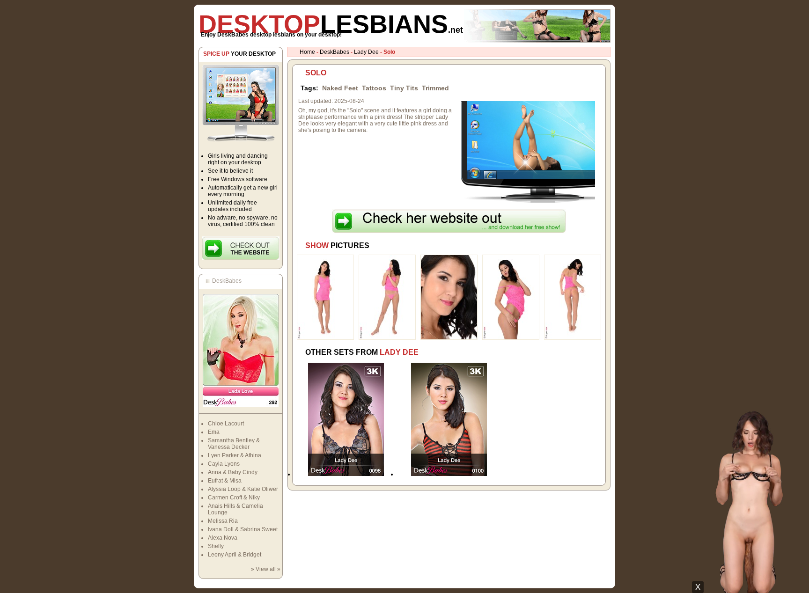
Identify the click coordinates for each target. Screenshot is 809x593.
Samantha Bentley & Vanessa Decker (234, 443)
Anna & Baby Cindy (232, 472)
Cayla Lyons (224, 464)
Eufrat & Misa (225, 480)
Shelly (216, 546)
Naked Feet (340, 88)
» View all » (265, 569)
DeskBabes (334, 52)
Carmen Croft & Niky (234, 497)
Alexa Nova (222, 537)
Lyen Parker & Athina (234, 455)
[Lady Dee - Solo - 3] (449, 338)
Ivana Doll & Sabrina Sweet (243, 529)
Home (307, 52)
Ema (214, 432)
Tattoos (374, 88)
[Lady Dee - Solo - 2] (387, 338)
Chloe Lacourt (226, 423)
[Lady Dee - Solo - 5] (572, 338)
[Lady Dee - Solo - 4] (510, 338)
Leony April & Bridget (234, 554)
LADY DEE (399, 352)
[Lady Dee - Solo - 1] (325, 338)
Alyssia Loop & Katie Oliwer (243, 489)
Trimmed (435, 88)
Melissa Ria (223, 521)
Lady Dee (366, 52)
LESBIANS (331, 24)
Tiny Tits (404, 88)
